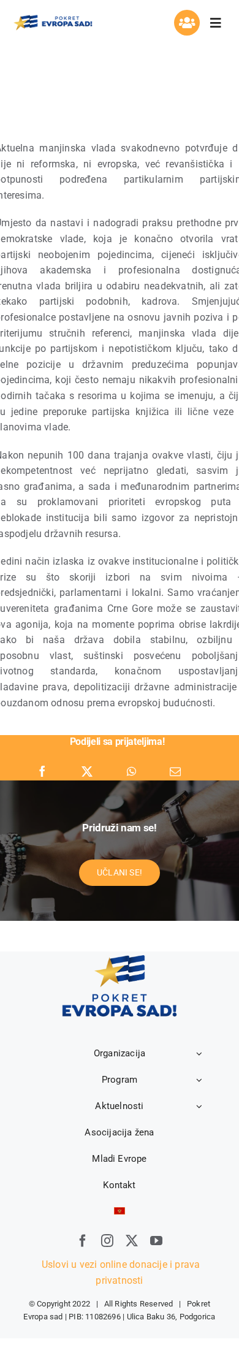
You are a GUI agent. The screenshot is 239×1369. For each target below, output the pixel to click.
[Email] (175, 772)
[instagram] (107, 1241)
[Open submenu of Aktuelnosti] (199, 1106)
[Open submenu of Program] (199, 1080)
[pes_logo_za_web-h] (52, 18)
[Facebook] (42, 772)
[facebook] (83, 1241)
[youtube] (156, 1241)
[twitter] (132, 1241)
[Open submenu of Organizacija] (199, 1053)
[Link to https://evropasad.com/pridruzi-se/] (187, 23)
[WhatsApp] (131, 772)
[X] (87, 772)
